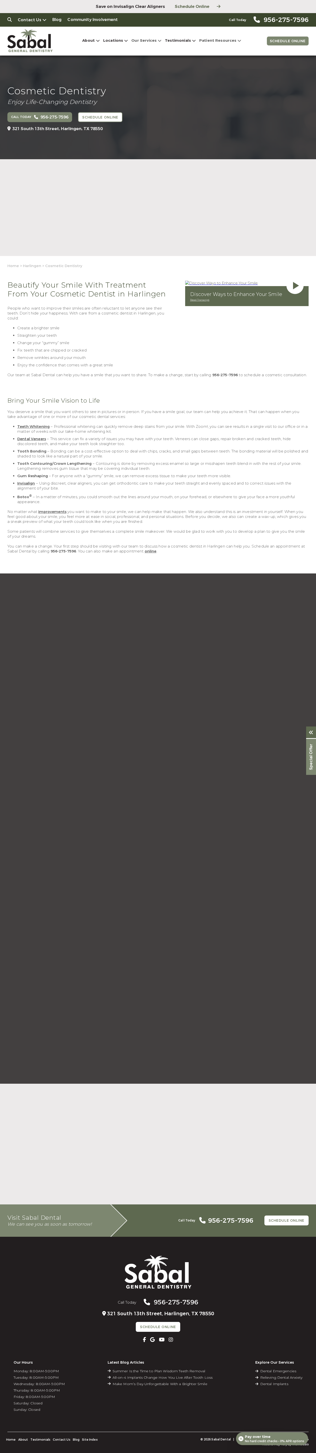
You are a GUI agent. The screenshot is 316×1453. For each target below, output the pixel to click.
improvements (52, 511)
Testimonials (178, 40)
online (151, 551)
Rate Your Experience (156, 1086)
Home (13, 265)
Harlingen (32, 265)
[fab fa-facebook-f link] (144, 1340)
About (88, 40)
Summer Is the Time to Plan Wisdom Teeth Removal (159, 1371)
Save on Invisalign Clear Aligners (130, 6)
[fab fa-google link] (152, 1340)
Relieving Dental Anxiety (281, 1377)
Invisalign (26, 483)
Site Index (90, 1440)
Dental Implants (274, 1384)
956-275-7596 (225, 375)
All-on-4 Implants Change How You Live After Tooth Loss (163, 1377)
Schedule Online (192, 6)
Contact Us (29, 19)
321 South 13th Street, (57, 128)
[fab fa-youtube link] (162, 1340)
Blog (57, 19)
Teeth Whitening (33, 426)
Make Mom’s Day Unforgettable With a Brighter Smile (160, 1384)
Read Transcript (199, 300)
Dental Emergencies (278, 1371)
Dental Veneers (31, 438)
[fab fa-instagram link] (171, 1340)
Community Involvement (92, 19)
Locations (113, 40)
